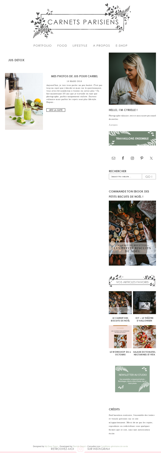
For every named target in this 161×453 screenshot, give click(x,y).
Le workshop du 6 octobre (120, 353)
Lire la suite (56, 110)
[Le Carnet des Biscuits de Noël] (120, 303)
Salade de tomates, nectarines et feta (144, 353)
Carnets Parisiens (80, 20)
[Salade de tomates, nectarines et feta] (144, 337)
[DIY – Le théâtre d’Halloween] (144, 303)
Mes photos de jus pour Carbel (74, 76)
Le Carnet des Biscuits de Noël (120, 319)
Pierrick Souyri (79, 446)
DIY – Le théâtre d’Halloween (144, 319)
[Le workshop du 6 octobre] (120, 337)
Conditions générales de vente (114, 446)
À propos (113, 125)
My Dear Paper (51, 446)
